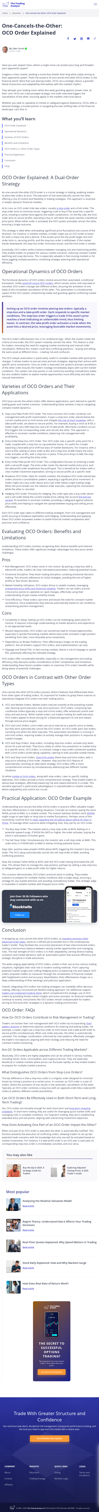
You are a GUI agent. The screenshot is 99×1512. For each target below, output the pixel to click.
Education (16, 13)
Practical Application (14, 154)
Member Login (61, 1478)
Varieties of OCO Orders (17, 137)
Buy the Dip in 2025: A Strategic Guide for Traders (33, 1170)
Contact (8, 1478)
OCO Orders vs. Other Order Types (22, 148)
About (7, 1472)
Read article (28, 1206)
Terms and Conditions (84, 1474)
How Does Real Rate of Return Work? (46, 1283)
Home (5, 13)
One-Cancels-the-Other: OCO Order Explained (46, 13)
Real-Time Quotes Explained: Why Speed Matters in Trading (60, 1242)
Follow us (19, 915)
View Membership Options (49, 1438)
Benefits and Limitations (17, 142)
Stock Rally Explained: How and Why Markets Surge (54, 1263)
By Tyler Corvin (16, 48)
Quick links (61, 1466)
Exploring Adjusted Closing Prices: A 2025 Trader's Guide (77, 1170)
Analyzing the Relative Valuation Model (47, 1201)
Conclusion (10, 160)
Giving (57, 1472)
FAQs (7, 166)
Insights (34, 1466)
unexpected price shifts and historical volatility (30, 588)
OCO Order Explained (15, 125)
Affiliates (9, 1484)
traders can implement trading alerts (22, 993)
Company (10, 1466)
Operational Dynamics (16, 131)
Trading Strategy (37, 1478)
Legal (82, 1466)
